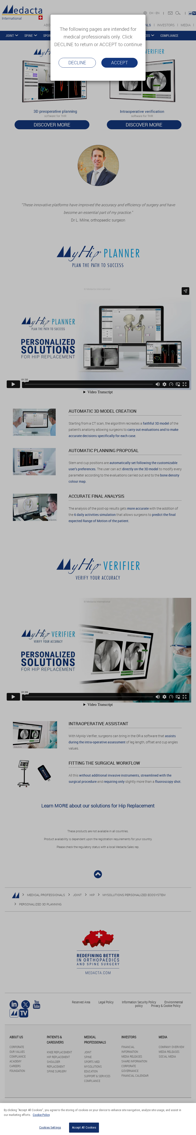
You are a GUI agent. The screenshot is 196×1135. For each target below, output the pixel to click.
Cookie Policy (41, 1115)
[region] (98, 1119)
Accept (119, 62)
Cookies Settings (50, 1127)
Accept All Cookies (84, 1127)
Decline (77, 62)
